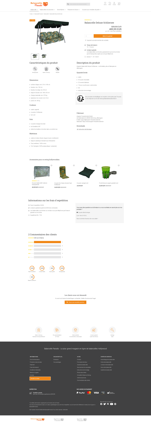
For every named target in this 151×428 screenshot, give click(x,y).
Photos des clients (81, 372)
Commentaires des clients (83, 380)
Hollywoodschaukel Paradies (38, 419)
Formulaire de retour (82, 362)
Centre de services (81, 377)
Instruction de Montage (85, 129)
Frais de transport (34, 367)
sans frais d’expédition (116, 31)
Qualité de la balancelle (106, 370)
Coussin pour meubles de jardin (91, 9)
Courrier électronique (84, 212)
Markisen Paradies (59, 419)
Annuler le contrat (35, 378)
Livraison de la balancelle (107, 364)
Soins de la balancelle (106, 367)
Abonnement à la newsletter (84, 367)
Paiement (32, 364)
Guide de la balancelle (82, 364)
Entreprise (55, 359)
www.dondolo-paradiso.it (82, 419)
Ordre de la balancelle (106, 362)
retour (31, 14)
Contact (79, 359)
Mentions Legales (34, 372)
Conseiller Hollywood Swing (84, 375)
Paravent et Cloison (73, 9)
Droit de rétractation (35, 359)
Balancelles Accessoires (47, 9)
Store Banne (60, 9)
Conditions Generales (35, 370)
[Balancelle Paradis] (40, 4)
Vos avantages (57, 362)
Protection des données (36, 362)
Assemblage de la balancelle (108, 359)
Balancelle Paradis (39, 14)
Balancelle (33, 9)
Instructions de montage (83, 370)
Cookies (32, 375)
